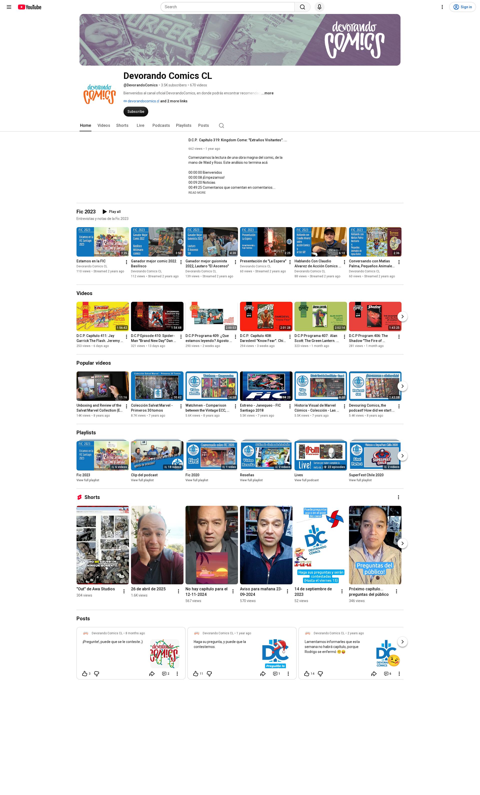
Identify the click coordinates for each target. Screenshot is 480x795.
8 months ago (135, 633)
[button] (197, 192)
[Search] (302, 7)
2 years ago (356, 633)
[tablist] (240, 126)
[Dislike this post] (96, 674)
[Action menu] (177, 674)
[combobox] (229, 7)
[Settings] (442, 7)
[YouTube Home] (29, 7)
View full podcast (306, 480)
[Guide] (9, 7)
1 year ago (243, 633)
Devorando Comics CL (91, 266)
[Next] (403, 316)
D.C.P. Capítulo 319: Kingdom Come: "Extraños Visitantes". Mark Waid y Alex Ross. (238, 140)
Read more (197, 192)
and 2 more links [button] (174, 101)
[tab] (86, 126)
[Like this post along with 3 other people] (85, 674)
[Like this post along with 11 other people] (196, 674)
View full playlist (87, 480)
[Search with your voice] (319, 7)
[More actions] (127, 262)
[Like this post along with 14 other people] (307, 674)
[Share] (152, 674)
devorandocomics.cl (143, 101)
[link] (131, 654)
